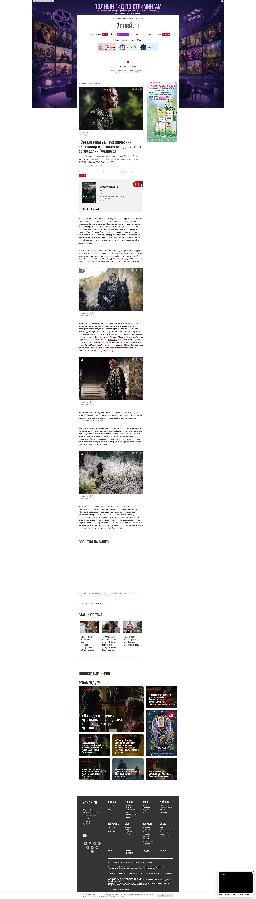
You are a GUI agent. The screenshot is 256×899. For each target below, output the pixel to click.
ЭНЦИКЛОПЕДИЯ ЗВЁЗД (131, 816)
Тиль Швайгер (84, 596)
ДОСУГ (128, 823)
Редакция (86, 824)
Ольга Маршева (84, 166)
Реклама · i (223, 874)
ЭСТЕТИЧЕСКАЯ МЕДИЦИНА (148, 843)
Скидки (166, 34)
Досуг (143, 34)
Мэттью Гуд (108, 596)
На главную (82, 83)
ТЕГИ (110, 850)
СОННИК (111, 829)
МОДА (162, 827)
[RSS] (92, 851)
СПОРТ (110, 807)
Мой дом (112, 34)
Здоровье (151, 34)
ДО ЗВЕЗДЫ (112, 832)
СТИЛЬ (163, 823)
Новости (90, 34)
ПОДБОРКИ (146, 810)
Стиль (159, 34)
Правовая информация (91, 812)
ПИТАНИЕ (146, 839)
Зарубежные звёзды (127, 172)
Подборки (132, 40)
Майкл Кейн (97, 596)
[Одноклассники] (90, 843)
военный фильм (95, 172)
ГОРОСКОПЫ (113, 823)
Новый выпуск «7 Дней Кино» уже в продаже (235, 894)
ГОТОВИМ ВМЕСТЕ (166, 807)
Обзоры (139, 40)
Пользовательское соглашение (118, 889)
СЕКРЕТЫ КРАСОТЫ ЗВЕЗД (166, 833)
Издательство (88, 810)
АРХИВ (163, 850)
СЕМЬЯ (162, 810)
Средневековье (109, 186)
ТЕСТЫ (128, 834)
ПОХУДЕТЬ (146, 836)
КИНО (145, 801)
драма (106, 172)
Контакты (86, 818)
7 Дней (141, 18)
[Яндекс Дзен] (92, 847)
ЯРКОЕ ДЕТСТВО (129, 851)
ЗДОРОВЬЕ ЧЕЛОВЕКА (146, 828)
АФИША (128, 827)
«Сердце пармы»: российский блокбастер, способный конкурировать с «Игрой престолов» (88, 643)
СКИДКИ (146, 850)
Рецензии (124, 40)
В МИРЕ (110, 810)
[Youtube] (94, 843)
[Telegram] (96, 847)
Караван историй (117, 18)
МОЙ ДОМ (164, 801)
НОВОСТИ (112, 801)
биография (83, 172)
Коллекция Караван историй (130, 18)
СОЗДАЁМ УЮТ (165, 805)
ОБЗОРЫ (145, 812)
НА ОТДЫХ (163, 812)
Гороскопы (135, 34)
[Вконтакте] (85, 843)
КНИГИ (128, 829)
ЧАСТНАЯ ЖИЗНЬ (131, 810)
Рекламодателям (89, 815)
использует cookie (110, 895)
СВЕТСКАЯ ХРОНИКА (129, 806)
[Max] (99, 843)
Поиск (175, 18)
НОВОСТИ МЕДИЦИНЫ (147, 833)
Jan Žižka (103, 190)
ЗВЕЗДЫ (111, 805)
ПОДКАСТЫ (129, 832)
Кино (105, 34)
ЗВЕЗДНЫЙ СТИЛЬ (166, 836)
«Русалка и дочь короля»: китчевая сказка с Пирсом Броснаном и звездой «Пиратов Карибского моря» (109, 643)
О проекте (86, 821)
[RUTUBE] (87, 847)
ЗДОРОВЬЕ (147, 823)
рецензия (115, 172)
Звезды (98, 34)
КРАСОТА (163, 829)
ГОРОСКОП (111, 827)
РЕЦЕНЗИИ (146, 807)
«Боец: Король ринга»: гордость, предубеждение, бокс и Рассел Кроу (131, 640)
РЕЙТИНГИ (129, 812)
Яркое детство (123, 34)
